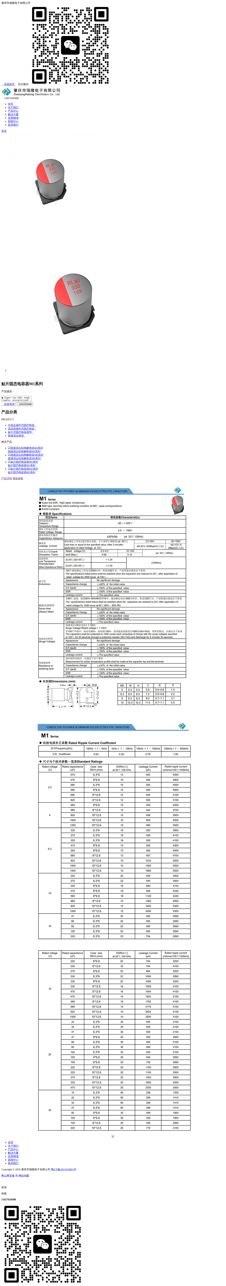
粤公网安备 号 (9, 1175)
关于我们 (13, 107)
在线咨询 (9, 404)
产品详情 (6, 478)
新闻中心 (13, 121)
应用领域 (13, 117)
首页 (10, 104)
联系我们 (13, 124)
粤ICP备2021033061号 (63, 1169)
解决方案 (13, 114)
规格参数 (18, 478)
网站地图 (24, 1175)
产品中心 (13, 111)
